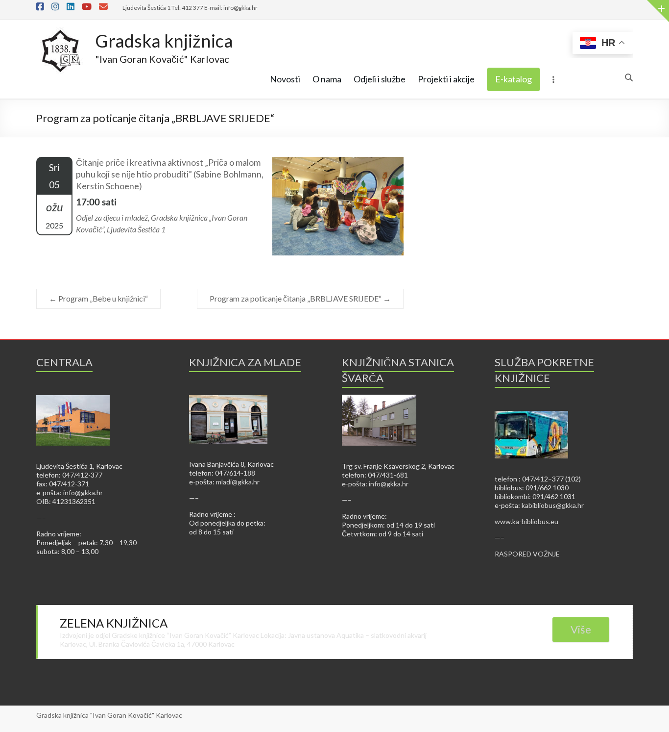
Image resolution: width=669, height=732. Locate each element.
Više (581, 629)
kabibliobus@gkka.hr (553, 505)
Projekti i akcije (446, 79)
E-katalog (513, 79)
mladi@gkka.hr (238, 482)
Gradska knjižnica (164, 40)
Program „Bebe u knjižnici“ (98, 298)
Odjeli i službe (380, 79)
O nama (326, 79)
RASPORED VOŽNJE (527, 554)
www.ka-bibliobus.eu (526, 521)
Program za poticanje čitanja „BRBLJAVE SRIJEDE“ (300, 298)
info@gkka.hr (83, 492)
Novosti (285, 79)
